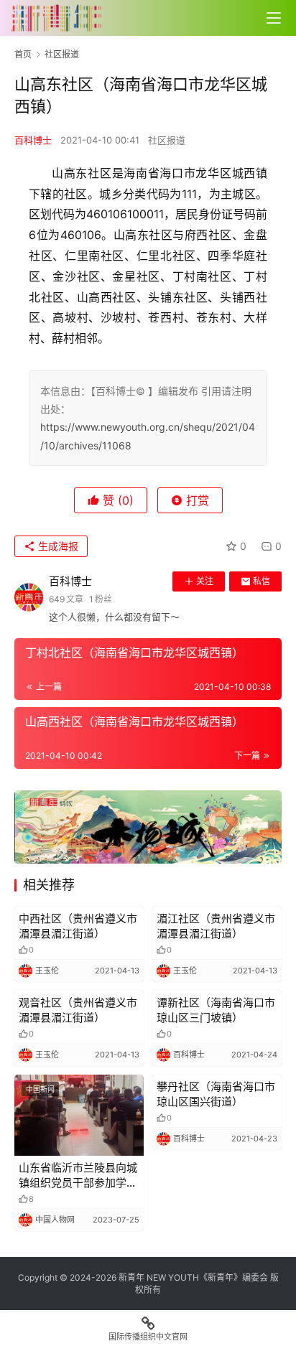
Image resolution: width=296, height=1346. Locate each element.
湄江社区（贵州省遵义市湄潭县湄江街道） (216, 926)
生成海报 (56, 546)
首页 (23, 54)
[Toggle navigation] (274, 18)
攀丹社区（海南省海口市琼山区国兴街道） (216, 1094)
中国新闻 (40, 1089)
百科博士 (33, 140)
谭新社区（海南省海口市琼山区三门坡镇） (216, 1010)
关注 (204, 581)
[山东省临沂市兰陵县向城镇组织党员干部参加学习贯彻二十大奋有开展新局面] (79, 1115)
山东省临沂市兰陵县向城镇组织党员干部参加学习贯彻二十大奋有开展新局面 (78, 1175)
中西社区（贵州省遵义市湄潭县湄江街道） (78, 926)
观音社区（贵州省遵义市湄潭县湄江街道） (78, 1010)
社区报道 (166, 140)
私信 (261, 581)
